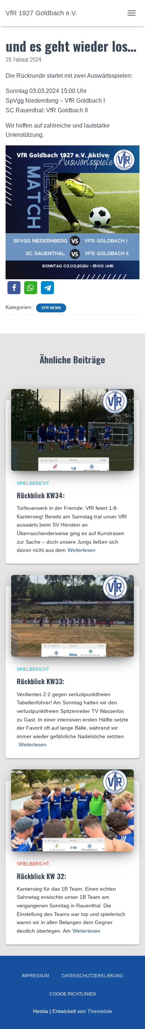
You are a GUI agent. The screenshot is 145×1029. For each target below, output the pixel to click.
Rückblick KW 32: (41, 876)
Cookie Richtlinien (72, 994)
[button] (13, 287)
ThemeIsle (99, 1011)
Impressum (35, 975)
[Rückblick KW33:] (72, 615)
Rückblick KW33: (40, 681)
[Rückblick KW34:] (72, 429)
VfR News (51, 308)
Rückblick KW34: (41, 495)
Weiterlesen (82, 550)
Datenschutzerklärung (92, 975)
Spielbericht (33, 483)
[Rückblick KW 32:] (72, 810)
